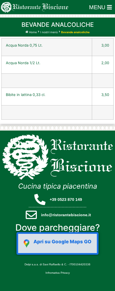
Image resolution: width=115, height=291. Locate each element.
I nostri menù (49, 32)
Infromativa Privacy (57, 272)
